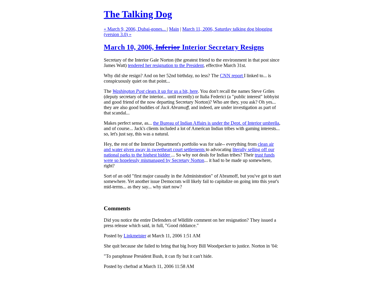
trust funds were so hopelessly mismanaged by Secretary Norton (189, 157)
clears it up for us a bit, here (155, 91)
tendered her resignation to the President (166, 65)
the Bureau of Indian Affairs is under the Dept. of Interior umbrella (216, 123)
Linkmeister (135, 235)
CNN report (232, 75)
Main (174, 29)
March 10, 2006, (184, 47)
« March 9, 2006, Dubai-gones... (135, 29)
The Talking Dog (138, 14)
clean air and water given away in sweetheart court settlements (189, 146)
